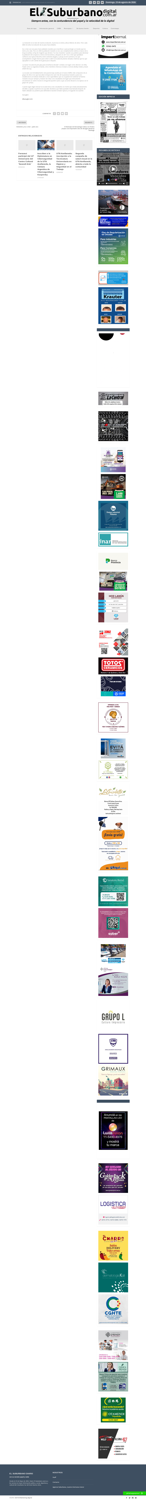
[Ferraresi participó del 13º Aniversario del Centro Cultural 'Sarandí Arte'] (26, 145)
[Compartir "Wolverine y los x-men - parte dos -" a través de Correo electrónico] (62, 114)
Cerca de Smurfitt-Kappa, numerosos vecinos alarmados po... (38, 2)
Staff (54, 1477)
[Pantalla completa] (127, 183)
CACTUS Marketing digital (23, 1498)
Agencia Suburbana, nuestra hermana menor (68, 1487)
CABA (59, 28)
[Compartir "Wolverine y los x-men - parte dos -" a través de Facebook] (54, 114)
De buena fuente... (83, 28)
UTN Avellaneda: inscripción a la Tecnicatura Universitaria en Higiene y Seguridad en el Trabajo (64, 161)
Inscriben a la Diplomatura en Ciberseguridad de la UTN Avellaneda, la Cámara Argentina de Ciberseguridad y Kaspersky (45, 164)
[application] (113, 169)
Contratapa (115, 28)
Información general (46, 28)
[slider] (111, 183)
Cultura (105, 28)
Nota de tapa (31, 28)
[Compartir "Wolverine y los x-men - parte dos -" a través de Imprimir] (66, 114)
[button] (113, 169)
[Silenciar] (124, 183)
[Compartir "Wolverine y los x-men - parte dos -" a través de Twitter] (58, 114)
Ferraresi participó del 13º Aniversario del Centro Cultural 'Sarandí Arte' (26, 158)
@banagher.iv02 (27, 99)
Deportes (96, 28)
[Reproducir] (99, 183)
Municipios (68, 28)
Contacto (56, 1482)
